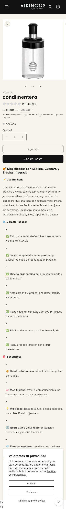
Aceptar (31, 483)
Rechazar (31, 492)
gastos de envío (32, 115)
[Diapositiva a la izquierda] (25, 86)
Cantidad (7, 130)
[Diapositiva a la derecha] (40, 86)
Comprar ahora (33, 158)
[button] (6, 7)
